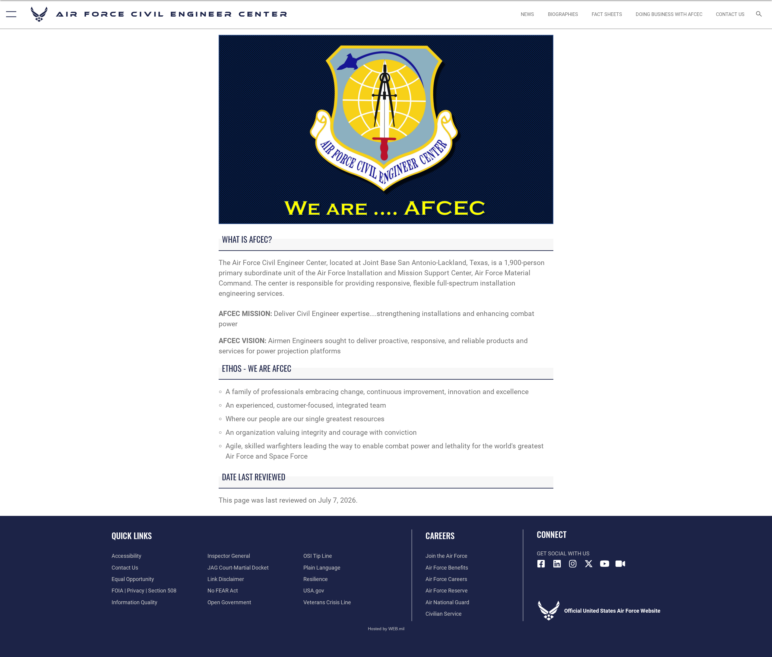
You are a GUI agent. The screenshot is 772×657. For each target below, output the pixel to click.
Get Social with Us (563, 553)
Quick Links (132, 535)
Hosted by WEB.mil (386, 628)
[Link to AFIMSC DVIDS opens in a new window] (620, 563)
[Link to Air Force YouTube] (604, 563)
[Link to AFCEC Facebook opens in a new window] (541, 563)
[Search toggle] (759, 14)
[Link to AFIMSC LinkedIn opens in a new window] (557, 563)
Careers (440, 535)
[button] (10, 14)
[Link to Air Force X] (588, 563)
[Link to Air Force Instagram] (572, 563)
